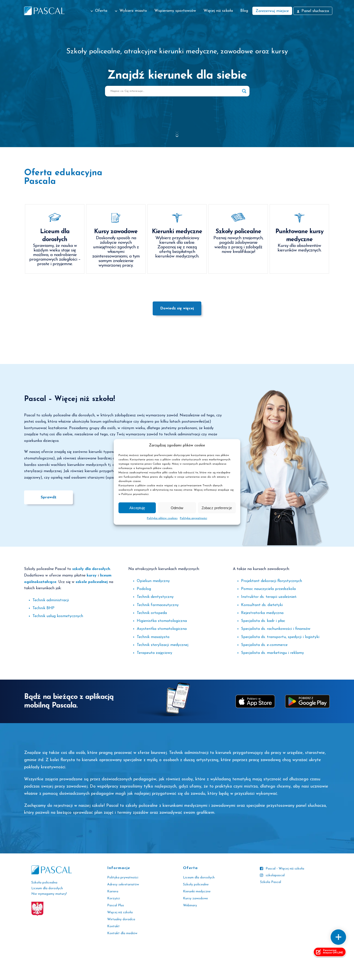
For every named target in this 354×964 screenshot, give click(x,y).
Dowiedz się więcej (177, 308)
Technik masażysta (153, 637)
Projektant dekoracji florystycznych (271, 581)
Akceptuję (137, 508)
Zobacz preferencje (217, 508)
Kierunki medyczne (196, 891)
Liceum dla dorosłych (199, 877)
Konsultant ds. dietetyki (262, 605)
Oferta (101, 11)
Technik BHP (43, 608)
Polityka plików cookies (162, 518)
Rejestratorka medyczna (262, 613)
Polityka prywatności (193, 518)
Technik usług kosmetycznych (58, 616)
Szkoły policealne (196, 884)
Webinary (190, 905)
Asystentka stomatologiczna (162, 629)
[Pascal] (44, 11)
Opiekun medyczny (153, 581)
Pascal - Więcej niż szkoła (285, 868)
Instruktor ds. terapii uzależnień (268, 597)
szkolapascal (275, 875)
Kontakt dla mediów (122, 933)
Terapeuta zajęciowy (154, 653)
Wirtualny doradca (121, 919)
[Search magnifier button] (244, 91)
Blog (244, 11)
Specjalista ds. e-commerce (264, 645)
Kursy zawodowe (195, 898)
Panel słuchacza (315, 11)
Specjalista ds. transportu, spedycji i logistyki (280, 637)
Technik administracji (51, 600)
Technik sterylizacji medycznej (162, 645)
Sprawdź (48, 497)
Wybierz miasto (133, 11)
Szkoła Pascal (270, 882)
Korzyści (113, 898)
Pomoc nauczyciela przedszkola (268, 589)
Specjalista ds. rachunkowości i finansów (275, 629)
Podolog (144, 589)
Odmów (177, 508)
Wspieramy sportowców (175, 11)
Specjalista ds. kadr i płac (263, 621)
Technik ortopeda (152, 613)
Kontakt (113, 926)
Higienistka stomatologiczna (162, 621)
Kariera (112, 891)
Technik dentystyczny (155, 597)
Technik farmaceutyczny (158, 605)
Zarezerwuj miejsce (272, 11)
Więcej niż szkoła (218, 11)
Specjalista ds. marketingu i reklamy (272, 653)
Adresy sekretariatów (123, 884)
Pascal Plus (115, 905)
